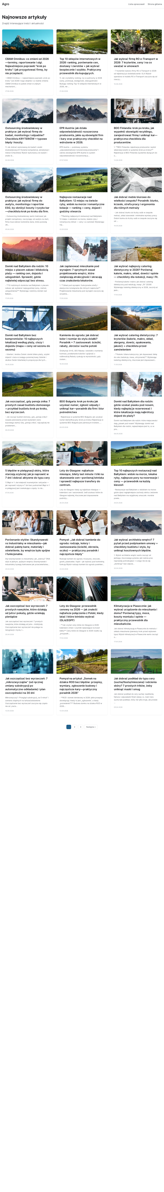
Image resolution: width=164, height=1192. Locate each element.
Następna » (91, 727)
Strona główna (155, 4)
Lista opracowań (136, 4)
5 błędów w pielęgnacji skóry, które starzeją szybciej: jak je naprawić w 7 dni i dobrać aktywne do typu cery (27, 474)
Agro (5, 4)
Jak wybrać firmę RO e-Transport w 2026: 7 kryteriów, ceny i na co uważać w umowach (136, 62)
